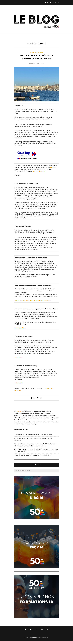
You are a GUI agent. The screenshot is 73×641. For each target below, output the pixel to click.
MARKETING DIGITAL (36, 52)
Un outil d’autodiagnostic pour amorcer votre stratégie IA (32, 455)
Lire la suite (19, 357)
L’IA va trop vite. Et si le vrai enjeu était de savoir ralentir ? (33, 435)
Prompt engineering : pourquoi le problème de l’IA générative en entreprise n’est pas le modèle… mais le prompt (35, 445)
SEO (51, 168)
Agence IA (34, 637)
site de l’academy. (39, 171)
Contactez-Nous (20, 328)
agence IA (19, 411)
